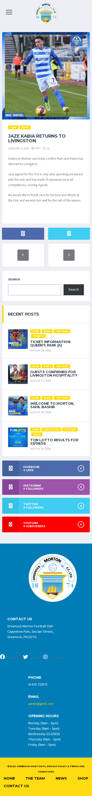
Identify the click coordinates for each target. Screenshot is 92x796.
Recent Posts (23, 314)
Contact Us (16, 786)
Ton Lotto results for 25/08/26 (54, 442)
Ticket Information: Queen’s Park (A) (50, 343)
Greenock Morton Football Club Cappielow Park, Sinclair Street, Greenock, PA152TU (30, 632)
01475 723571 (38, 684)
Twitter (34, 657)
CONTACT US (19, 619)
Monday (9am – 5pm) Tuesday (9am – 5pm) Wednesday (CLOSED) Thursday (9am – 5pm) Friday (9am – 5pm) (44, 734)
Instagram (56, 657)
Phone (34, 678)
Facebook (12, 657)
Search (14, 279)
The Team (35, 778)
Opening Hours (43, 716)
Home (9, 778)
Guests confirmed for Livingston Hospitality (54, 374)
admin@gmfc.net (40, 703)
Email (33, 697)
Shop (83, 778)
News (61, 778)
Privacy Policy (56, 766)
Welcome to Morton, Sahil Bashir (52, 405)
